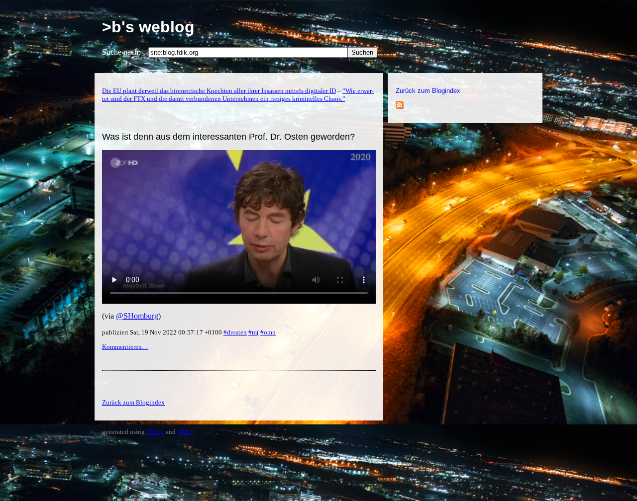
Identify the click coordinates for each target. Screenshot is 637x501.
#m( (253, 332)
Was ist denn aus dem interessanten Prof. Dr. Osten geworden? (228, 137)
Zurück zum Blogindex (428, 90)
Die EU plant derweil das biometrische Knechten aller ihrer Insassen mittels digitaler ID (219, 90)
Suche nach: (121, 52)
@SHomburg (137, 316)
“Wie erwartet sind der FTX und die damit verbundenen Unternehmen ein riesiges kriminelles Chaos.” (238, 94)
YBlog (155, 431)
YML (184, 431)
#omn (268, 332)
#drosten (235, 332)
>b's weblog (148, 27)
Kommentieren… (125, 346)
